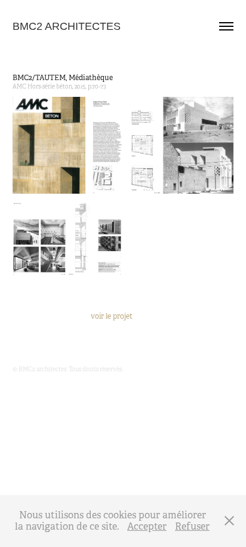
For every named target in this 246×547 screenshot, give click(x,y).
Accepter (147, 526)
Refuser (192, 526)
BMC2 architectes (67, 26)
